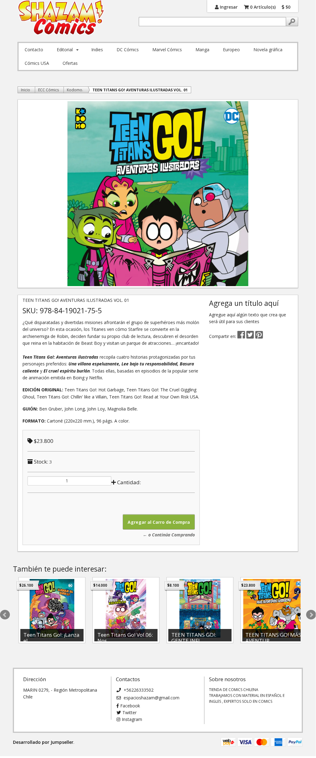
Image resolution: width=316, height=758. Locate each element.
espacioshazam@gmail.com (150, 698)
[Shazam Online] (61, 18)
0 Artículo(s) (262, 6)
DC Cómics (128, 49)
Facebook (130, 706)
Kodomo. (75, 90)
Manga (202, 49)
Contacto (34, 49)
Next (311, 615)
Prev (5, 615)
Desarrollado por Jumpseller (43, 742)
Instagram (132, 719)
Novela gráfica (267, 49)
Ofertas (70, 63)
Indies (97, 49)
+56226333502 (138, 690)
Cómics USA (37, 63)
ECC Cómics (48, 90)
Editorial (65, 49)
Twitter (129, 712)
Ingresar (228, 6)
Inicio (25, 90)
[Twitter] (250, 336)
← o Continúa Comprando (169, 535)
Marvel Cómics (167, 49)
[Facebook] (241, 336)
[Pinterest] (259, 336)
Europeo (231, 49)
